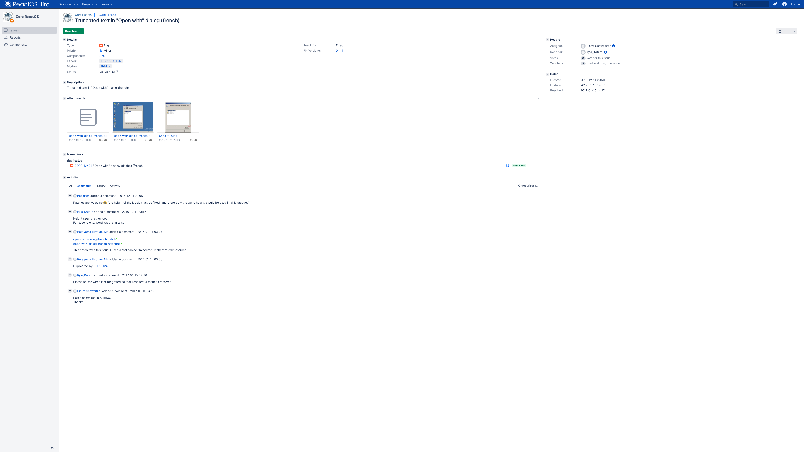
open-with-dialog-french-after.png (133, 135)
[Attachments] (64, 98)
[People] (547, 39)
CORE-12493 (83, 165)
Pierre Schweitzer (89, 291)
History (101, 185)
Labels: (72, 61)
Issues (104, 4)
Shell (102, 56)
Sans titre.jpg (168, 135)
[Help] (784, 4)
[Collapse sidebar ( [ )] (52, 448)
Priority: (72, 50)
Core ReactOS (27, 16)
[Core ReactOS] (8, 17)
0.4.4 (339, 50)
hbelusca (83, 196)
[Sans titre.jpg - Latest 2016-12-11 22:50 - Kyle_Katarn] (178, 117)
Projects (87, 4)
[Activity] (64, 177)
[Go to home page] (27, 4)
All (70, 185)
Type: (71, 45)
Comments (84, 185)
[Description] (64, 82)
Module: (72, 66)
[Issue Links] (64, 154)
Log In (795, 4)
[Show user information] (613, 46)
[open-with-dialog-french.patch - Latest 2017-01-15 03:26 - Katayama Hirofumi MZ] (88, 117)
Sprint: (71, 71)
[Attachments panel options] (537, 98)
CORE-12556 (108, 15)
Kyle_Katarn (85, 211)
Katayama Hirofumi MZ (92, 232)
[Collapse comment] (70, 195)
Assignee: (556, 46)
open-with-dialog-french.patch (88, 135)
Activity (115, 185)
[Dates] (547, 74)
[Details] (64, 39)
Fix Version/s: (312, 50)
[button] (775, 4)
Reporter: (556, 52)
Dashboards (67, 4)
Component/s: (76, 56)
